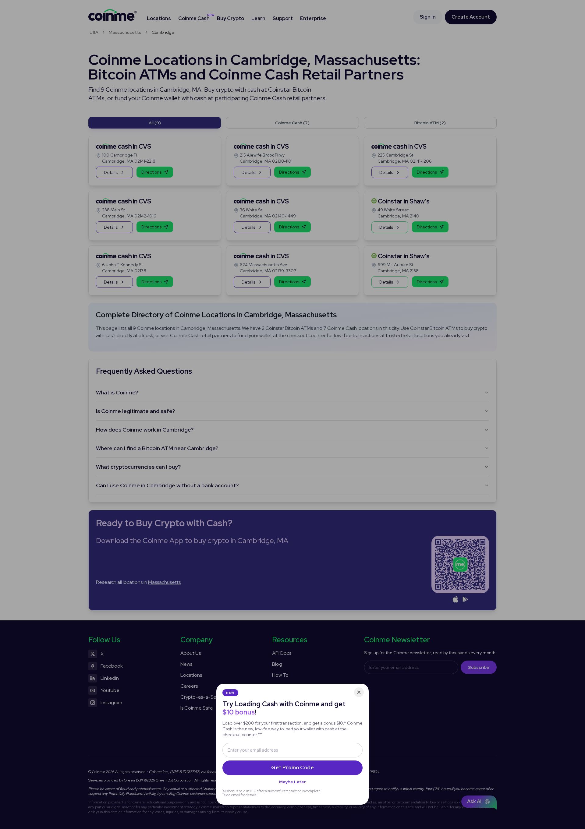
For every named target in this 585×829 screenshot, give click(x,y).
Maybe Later (292, 782)
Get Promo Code (292, 767)
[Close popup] (359, 692)
